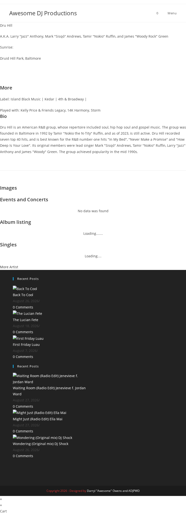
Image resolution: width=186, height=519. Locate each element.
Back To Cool (23, 294)
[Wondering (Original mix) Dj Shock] (42, 437)
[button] (93, 64)
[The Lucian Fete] (27, 313)
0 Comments (23, 307)
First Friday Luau (26, 344)
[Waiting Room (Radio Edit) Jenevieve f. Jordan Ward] (51, 378)
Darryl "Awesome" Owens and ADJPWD (113, 491)
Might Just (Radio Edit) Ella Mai (37, 419)
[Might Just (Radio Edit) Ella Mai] (39, 412)
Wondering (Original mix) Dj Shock (40, 443)
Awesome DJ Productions (43, 13)
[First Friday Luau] (28, 338)
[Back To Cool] (25, 288)
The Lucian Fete (25, 319)
